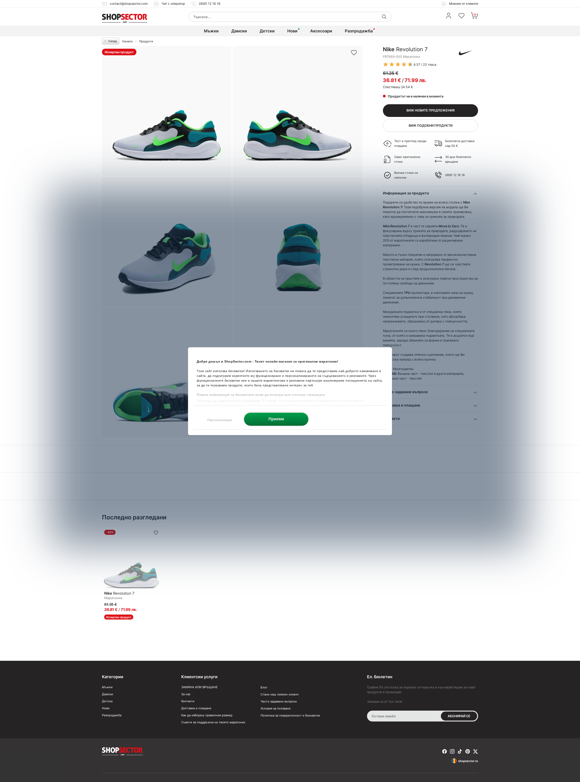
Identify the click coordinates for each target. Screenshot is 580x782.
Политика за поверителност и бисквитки (290, 715)
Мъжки (211, 31)
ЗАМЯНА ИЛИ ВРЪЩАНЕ (199, 687)
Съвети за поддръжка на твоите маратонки (213, 722)
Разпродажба (359, 31)
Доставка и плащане (196, 708)
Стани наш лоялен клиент (280, 694)
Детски (267, 31)
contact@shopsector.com (129, 3)
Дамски (239, 31)
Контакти (187, 701)
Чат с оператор (173, 3)
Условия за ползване (276, 708)
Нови (292, 31)
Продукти (146, 41)
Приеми (276, 418)
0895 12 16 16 (209, 3)
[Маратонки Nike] (465, 53)
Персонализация (219, 419)
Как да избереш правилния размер (206, 715)
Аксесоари (321, 31)
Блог (264, 687)
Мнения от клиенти (463, 3)
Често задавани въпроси (279, 701)
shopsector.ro (468, 761)
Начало (127, 41)
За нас (186, 694)
